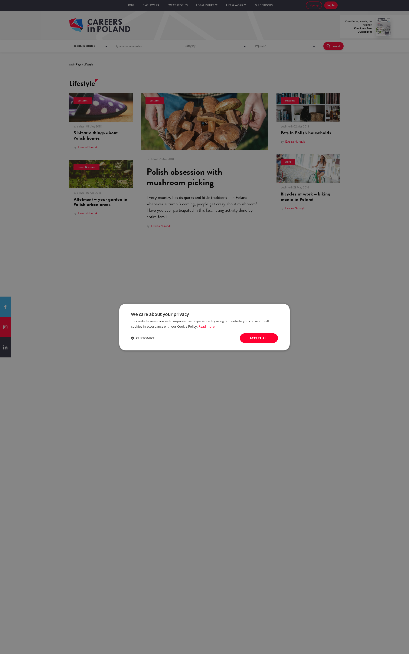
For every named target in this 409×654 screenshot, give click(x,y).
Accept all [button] (259, 338)
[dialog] (204, 327)
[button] (142, 338)
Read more (207, 326)
